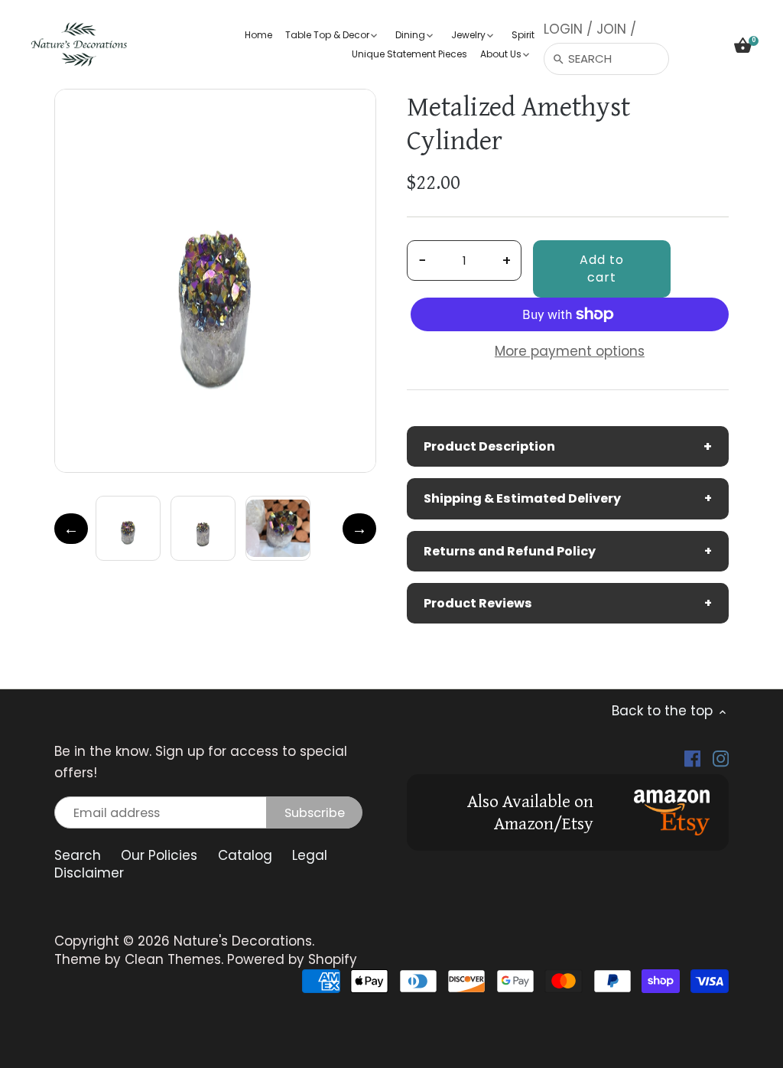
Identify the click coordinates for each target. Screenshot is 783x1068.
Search (77, 855)
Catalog (245, 855)
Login (563, 29)
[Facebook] (692, 759)
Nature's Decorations (243, 941)
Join (611, 29)
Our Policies (159, 855)
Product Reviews (568, 603)
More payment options (570, 351)
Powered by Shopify (292, 959)
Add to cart (602, 268)
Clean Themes (173, 959)
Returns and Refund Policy (568, 551)
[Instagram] (721, 759)
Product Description (568, 446)
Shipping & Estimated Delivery (568, 498)
